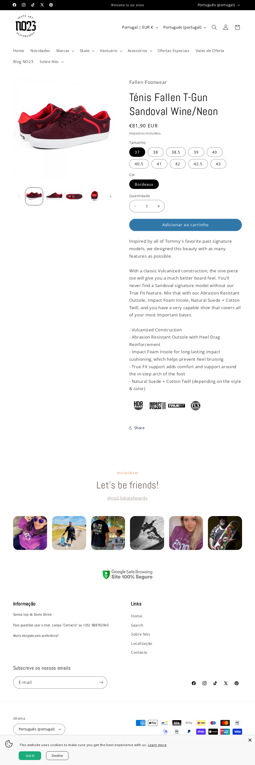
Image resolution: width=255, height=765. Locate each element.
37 (137, 152)
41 (159, 163)
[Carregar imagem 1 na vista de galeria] (34, 196)
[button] (64, 50)
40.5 (139, 163)
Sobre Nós (140, 634)
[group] (30, 533)
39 (196, 152)
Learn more (157, 745)
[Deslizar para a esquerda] (18, 196)
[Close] (250, 740)
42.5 (198, 163)
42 (177, 163)
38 (155, 152)
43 (218, 163)
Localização (141, 643)
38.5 (176, 152)
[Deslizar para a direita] (110, 196)
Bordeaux (144, 184)
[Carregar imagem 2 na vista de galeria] (54, 196)
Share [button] (139, 427)
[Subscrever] (101, 682)
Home (136, 615)
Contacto (139, 652)
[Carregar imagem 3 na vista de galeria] (74, 196)
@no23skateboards (127, 498)
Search (137, 625)
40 (214, 152)
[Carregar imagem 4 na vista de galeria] (94, 196)
